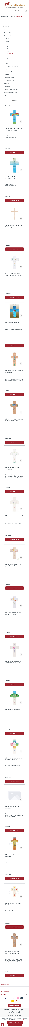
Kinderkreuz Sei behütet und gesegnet (14, 855)
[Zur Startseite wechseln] (14, 5)
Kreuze (7, 43)
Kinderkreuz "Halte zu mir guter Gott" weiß (13, 613)
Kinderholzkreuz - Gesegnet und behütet (14, 371)
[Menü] (3, 10)
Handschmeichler (10, 56)
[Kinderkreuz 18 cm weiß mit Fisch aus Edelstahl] (14, 746)
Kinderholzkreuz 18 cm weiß (14, 516)
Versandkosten (5, 1011)
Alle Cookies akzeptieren (15, 1025)
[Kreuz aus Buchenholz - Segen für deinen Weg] (14, 940)
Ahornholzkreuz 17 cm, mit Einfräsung (13, 226)
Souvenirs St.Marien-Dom (11, 89)
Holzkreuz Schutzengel (12, 322)
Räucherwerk (9, 61)
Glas (8, 48)
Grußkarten (7, 86)
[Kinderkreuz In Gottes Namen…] (14, 795)
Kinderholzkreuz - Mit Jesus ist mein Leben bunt (14, 419)
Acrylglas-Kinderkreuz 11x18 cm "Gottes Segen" (14, 129)
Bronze (8, 58)
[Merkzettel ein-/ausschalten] (21, 121)
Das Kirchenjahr (8, 71)
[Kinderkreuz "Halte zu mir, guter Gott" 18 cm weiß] (14, 650)
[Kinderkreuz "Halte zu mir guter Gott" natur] (14, 553)
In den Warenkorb (14, 152)
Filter (15, 100)
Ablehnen (10, 1022)
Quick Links (4, 988)
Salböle (7, 63)
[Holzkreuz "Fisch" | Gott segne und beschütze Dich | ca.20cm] (14, 262)
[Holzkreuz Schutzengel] (14, 311)
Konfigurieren (18, 1022)
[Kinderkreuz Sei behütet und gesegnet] (14, 843)
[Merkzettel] (19, 10)
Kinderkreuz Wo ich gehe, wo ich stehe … (14, 904)
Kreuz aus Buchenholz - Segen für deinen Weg (12, 952)
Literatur (6, 74)
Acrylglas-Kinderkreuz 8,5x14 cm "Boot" (12, 177)
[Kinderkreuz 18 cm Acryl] (14, 698)
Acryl (8, 46)
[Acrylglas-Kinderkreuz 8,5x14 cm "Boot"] (14, 165)
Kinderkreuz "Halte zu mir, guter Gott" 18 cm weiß (13, 661)
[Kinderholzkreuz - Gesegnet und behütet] (14, 359)
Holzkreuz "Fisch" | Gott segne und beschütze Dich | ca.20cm (14, 274)
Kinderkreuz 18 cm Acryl (12, 709)
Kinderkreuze (10, 53)
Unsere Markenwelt (9, 77)
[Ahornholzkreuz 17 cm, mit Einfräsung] (14, 214)
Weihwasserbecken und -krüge (13, 66)
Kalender (6, 83)
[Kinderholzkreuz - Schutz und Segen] (14, 456)
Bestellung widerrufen (14, 1005)
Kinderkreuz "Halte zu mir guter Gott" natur (13, 565)
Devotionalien (8, 36)
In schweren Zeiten (9, 80)
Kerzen (7, 41)
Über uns (3, 994)
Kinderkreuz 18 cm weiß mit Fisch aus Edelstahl (14, 758)
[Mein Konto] (22, 10)
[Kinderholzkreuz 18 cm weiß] (14, 504)
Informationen (5, 991)
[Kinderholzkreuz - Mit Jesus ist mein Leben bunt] (14, 407)
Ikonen (7, 38)
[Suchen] (15, 10)
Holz (8, 51)
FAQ (5, 95)
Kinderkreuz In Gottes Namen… (12, 807)
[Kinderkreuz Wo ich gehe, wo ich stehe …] (14, 892)
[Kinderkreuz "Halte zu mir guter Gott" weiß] (14, 601)
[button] (2, 1024)
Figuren (7, 69)
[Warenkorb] (26, 10)
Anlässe (6, 30)
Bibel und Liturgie (8, 33)
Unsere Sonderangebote (10, 92)
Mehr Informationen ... (20, 1019)
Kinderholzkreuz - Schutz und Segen (13, 468)
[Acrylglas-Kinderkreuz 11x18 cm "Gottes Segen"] (14, 117)
